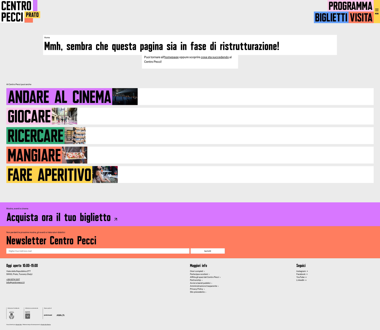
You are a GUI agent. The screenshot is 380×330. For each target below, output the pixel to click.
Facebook (300, 274)
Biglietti (331, 16)
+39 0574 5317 (13, 279)
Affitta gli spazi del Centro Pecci (204, 277)
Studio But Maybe (46, 324)
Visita (361, 16)
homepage (171, 57)
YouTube (300, 277)
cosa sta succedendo (215, 57)
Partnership (195, 280)
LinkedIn (300, 280)
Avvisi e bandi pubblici (200, 283)
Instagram (301, 271)
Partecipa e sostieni (199, 274)
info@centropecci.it (15, 282)
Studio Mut (19, 324)
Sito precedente (197, 291)
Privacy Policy (196, 289)
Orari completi (196, 271)
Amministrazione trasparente (203, 286)
